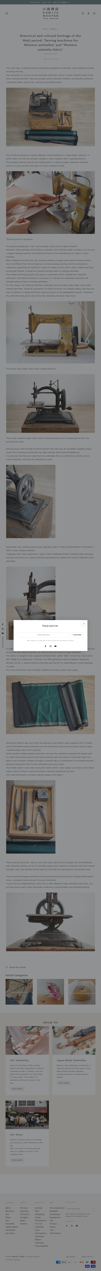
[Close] (83, 623)
